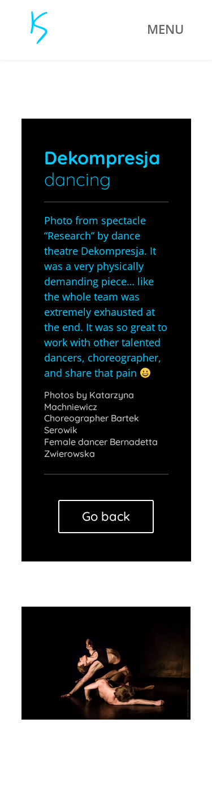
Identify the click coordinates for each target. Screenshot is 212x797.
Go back (106, 516)
